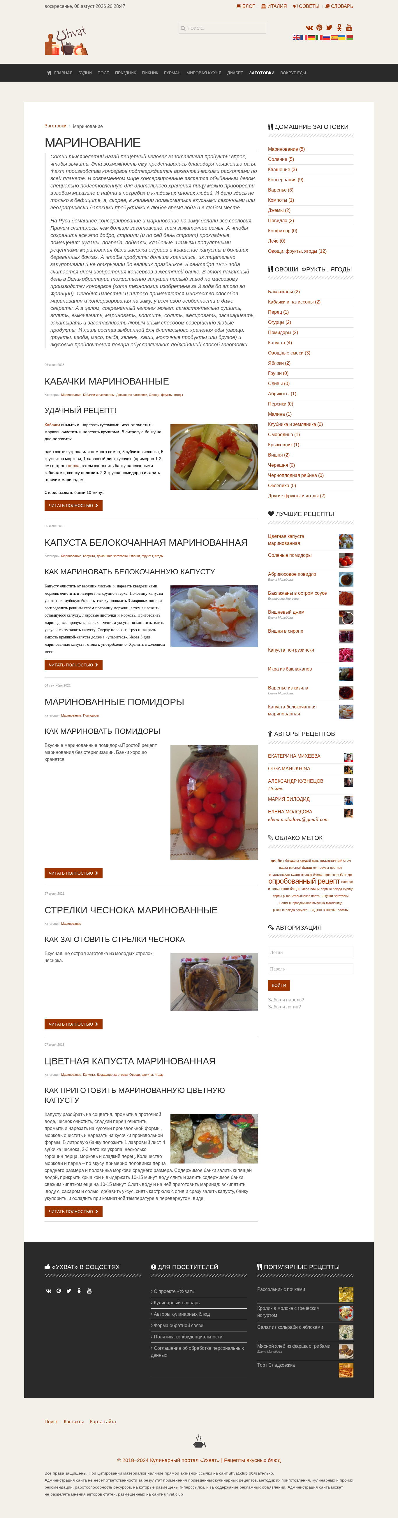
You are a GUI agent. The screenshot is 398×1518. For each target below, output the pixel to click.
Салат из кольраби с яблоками (290, 1327)
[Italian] (319, 36)
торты (277, 896)
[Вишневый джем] (346, 616)
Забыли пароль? (286, 999)
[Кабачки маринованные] (214, 457)
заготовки (341, 896)
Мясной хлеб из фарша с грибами (293, 1346)
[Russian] (327, 36)
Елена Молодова (290, 811)
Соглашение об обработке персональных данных (197, 1352)
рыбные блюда (284, 910)
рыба (286, 896)
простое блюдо (337, 874)
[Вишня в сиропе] (346, 635)
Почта (275, 789)
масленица (334, 903)
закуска (301, 910)
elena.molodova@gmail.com (298, 819)
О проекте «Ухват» (173, 1291)
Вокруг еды (293, 73)
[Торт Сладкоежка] (346, 1369)
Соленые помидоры (290, 555)
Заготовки (261, 73)
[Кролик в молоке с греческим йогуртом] (346, 1312)
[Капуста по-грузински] (346, 654)
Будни (85, 73)
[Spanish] (334, 36)
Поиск (51, 1421)
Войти (279, 985)
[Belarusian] (349, 36)
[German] (312, 36)
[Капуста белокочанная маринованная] (214, 616)
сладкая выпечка (323, 910)
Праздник (125, 73)
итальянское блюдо (284, 889)
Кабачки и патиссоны (99, 394)
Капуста (89, 556)
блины (315, 889)
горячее (347, 881)
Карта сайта (103, 1421)
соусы (324, 867)
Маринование (71, 394)
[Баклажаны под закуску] (346, 597)
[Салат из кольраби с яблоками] (346, 1331)
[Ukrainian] (342, 36)
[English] (296, 36)
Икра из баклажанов (290, 668)
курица (348, 889)
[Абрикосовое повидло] (346, 578)
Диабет (235, 73)
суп (315, 867)
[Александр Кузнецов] (348, 782)
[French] (304, 36)
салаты (343, 910)
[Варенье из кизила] (346, 692)
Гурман (172, 73)
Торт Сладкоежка (276, 1365)
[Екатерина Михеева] (348, 756)
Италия (276, 6)
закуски (327, 896)
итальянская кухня (284, 875)
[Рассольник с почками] (346, 1293)
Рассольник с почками (281, 1289)
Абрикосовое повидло (292, 574)
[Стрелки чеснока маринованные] (214, 982)
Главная (62, 73)
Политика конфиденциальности (187, 1336)
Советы (308, 6)
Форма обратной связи (178, 1325)
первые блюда (331, 889)
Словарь (341, 6)
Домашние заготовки (131, 394)
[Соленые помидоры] (346, 559)
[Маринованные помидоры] (214, 802)
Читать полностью (71, 505)
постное (336, 867)
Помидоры (91, 715)
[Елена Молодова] (348, 812)
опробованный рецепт (304, 881)
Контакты (74, 1421)
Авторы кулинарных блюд (181, 1314)
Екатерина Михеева (294, 756)
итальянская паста (306, 896)
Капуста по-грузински (291, 649)
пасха (283, 867)
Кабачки (52, 424)
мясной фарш (300, 868)
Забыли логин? (284, 1006)
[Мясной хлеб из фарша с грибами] (346, 1350)
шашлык (285, 903)
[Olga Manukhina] (348, 769)
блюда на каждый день (302, 860)
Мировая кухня (203, 73)
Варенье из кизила (288, 687)
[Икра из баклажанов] (346, 673)
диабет (277, 860)
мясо (305, 889)
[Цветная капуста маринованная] (214, 1138)
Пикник (150, 73)
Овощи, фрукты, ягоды (166, 394)
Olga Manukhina (289, 768)
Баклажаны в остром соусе (297, 593)
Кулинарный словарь (176, 1302)
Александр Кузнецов (295, 781)
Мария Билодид (289, 799)
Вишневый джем (286, 612)
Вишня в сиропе (285, 631)
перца (74, 465)
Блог (248, 6)
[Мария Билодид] (348, 800)
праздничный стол (335, 861)
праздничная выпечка (309, 903)
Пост (103, 73)
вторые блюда (311, 874)
